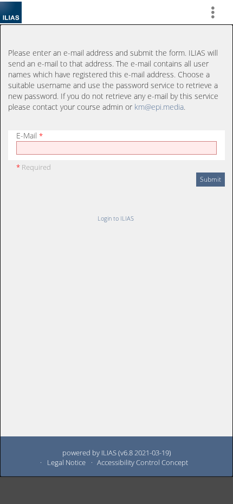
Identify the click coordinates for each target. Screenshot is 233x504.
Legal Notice (66, 462)
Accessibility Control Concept (142, 462)
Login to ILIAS (116, 218)
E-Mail (29, 135)
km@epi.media (159, 107)
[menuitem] (217, 12)
